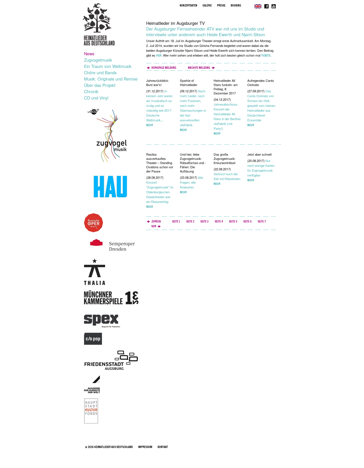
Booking (236, 5)
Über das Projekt (99, 85)
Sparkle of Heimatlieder (188, 82)
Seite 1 (176, 221)
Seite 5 (233, 221)
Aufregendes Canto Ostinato (260, 82)
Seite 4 (219, 221)
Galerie (207, 5)
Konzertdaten (188, 5)
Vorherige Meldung (163, 68)
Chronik (91, 91)
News (89, 53)
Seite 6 (247, 221)
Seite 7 (262, 221)
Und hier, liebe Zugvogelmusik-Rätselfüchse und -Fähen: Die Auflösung (193, 162)
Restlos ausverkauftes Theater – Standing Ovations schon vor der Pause (159, 162)
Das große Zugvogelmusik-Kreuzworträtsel (225, 158)
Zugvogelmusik (98, 60)
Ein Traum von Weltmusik (107, 66)
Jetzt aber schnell (259, 154)
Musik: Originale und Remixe (111, 79)
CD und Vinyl (96, 98)
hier (158, 55)
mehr (149, 125)
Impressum (145, 447)
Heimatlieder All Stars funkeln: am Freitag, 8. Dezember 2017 (226, 86)
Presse (221, 5)
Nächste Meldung (199, 68)
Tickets (265, 55)
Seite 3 (204, 221)
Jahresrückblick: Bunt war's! (157, 82)
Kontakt (163, 447)
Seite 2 (190, 221)
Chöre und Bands (100, 72)
